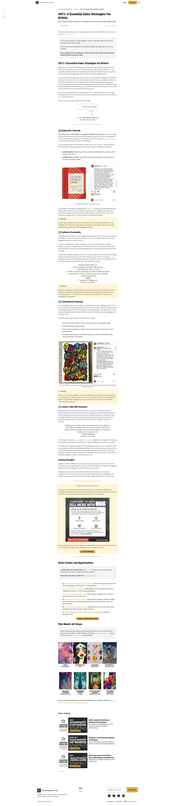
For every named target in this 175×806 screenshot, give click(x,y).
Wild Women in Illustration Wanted (76, 599)
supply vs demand (110, 139)
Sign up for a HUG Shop (103, 633)
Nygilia (111, 257)
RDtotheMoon (88, 440)
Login (124, 2)
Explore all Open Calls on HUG (87, 619)
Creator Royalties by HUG (65, 9)
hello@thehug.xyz (77, 635)
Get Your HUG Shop (87, 552)
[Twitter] (109, 796)
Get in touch (68, 34)
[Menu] (139, 2)
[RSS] (123, 796)
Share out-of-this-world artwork (74, 589)
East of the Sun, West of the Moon (75, 594)
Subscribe (133, 2)
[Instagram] (119, 796)
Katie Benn (90, 208)
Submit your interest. (90, 575)
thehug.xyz (89, 570)
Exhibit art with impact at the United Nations (78, 583)
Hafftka (77, 440)
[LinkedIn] (114, 796)
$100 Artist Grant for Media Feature (76, 607)
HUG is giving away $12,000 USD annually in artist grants (83, 612)
